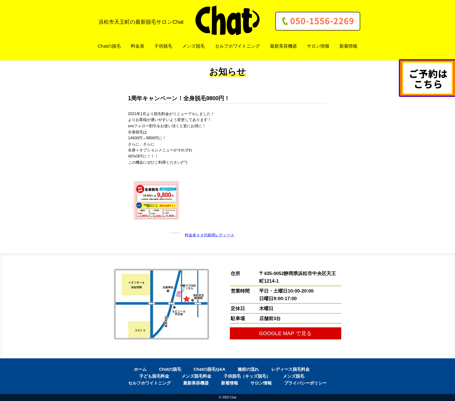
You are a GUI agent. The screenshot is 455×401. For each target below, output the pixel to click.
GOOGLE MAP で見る (285, 333)
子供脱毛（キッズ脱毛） (247, 376)
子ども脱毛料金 (154, 376)
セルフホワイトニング (237, 46)
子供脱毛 (163, 46)
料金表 (137, 46)
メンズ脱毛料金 (196, 376)
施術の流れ (248, 369)
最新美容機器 (283, 46)
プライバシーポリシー (305, 383)
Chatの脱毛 (109, 46)
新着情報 (348, 46)
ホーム (140, 369)
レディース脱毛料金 (290, 369)
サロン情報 (318, 46)
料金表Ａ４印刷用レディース (209, 235)
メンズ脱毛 (193, 46)
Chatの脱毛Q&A (209, 369)
